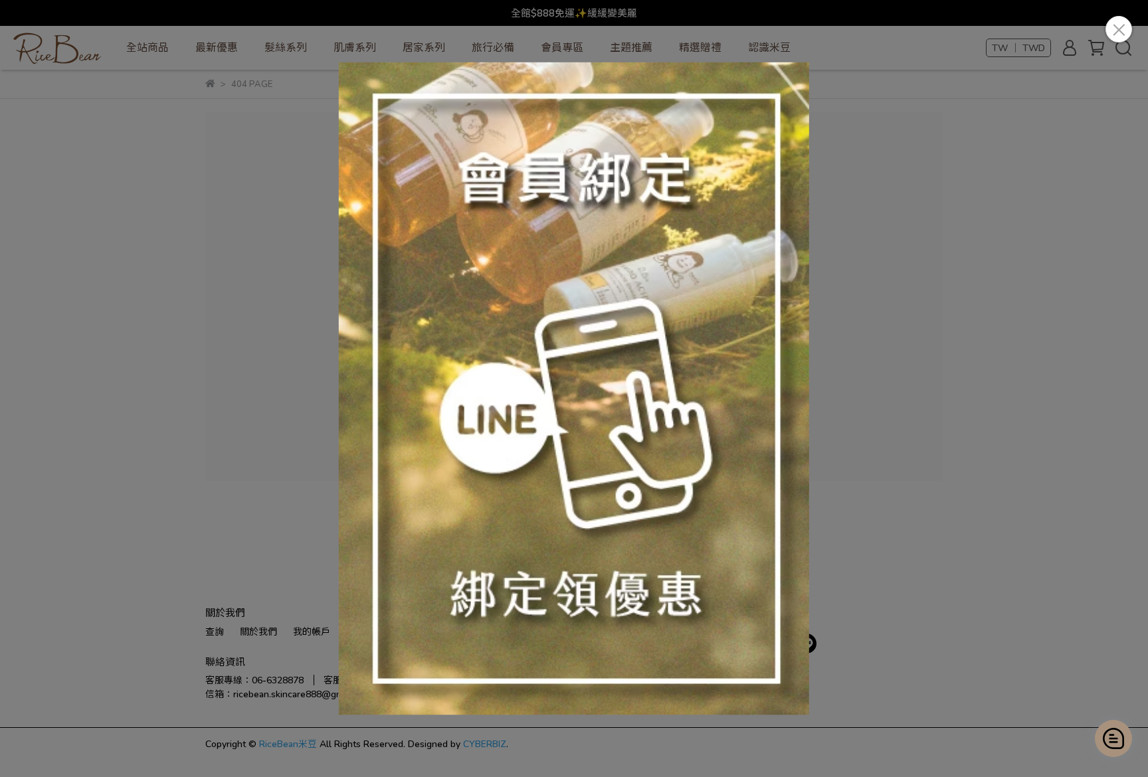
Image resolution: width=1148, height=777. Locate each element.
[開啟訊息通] (1113, 738)
